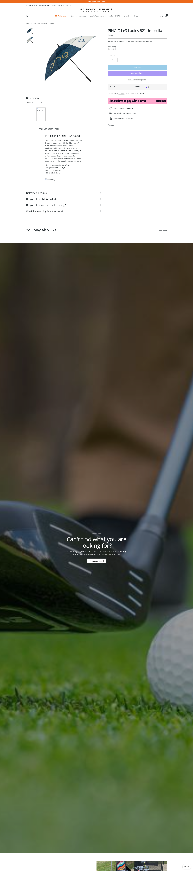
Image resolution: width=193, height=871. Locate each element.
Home (28, 24)
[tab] (64, 129)
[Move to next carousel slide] (165, 230)
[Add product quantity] (116, 60)
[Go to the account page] (162, 16)
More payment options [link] (137, 80)
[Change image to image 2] (30, 40)
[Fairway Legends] (96, 10)
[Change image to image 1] (30, 31)
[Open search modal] (27, 16)
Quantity (111, 56)
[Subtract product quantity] (109, 60)
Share (112, 125)
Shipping (122, 94)
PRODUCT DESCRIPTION (49, 129)
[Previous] (79, 1)
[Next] (114, 1)
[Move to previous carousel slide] (160, 230)
